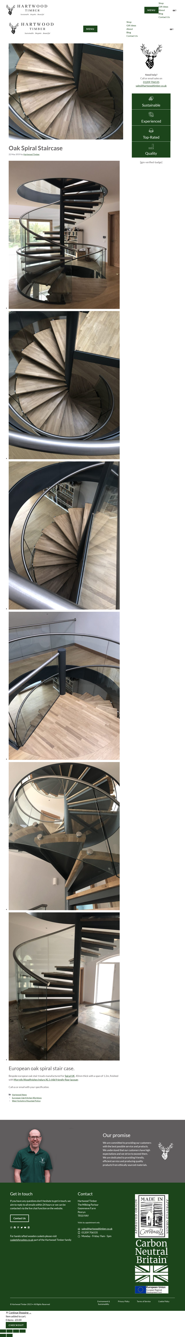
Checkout (16, 1325)
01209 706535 (151, 82)
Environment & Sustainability (103, 1302)
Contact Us (19, 1218)
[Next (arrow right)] (10, 1335)
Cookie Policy (163, 1301)
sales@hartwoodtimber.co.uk (151, 85)
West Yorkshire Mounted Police (26, 1101)
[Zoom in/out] (23, 1331)
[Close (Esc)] (3, 1331)
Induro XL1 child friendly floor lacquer (58, 1079)
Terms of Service (144, 1301)
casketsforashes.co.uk (21, 1239)
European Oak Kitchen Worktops (27, 1098)
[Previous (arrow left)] (3, 1335)
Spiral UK (70, 1075)
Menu (151, 10)
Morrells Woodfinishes (26, 1079)
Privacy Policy (124, 1301)
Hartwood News (19, 1094)
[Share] (10, 1331)
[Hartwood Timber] (31, 29)
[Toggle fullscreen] (16, 1331)
